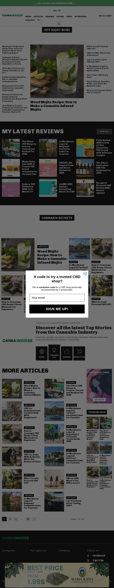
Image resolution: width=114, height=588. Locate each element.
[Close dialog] (85, 273)
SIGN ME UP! (57, 309)
